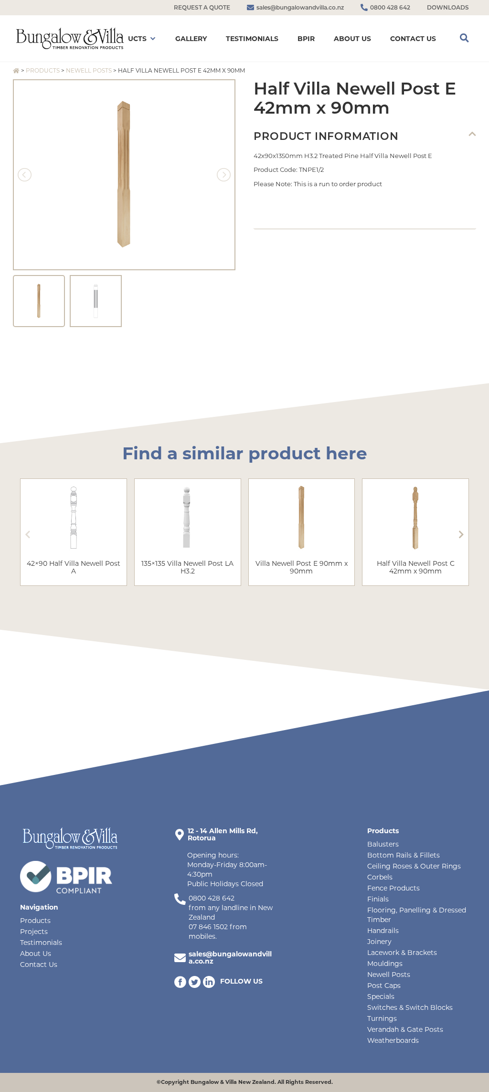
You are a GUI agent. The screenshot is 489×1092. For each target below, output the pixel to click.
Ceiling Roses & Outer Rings (414, 866)
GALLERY (191, 38)
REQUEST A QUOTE (202, 7)
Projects (34, 931)
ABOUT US (352, 38)
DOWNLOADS (448, 7)
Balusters (383, 844)
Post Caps (384, 985)
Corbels (380, 877)
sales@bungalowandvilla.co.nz (230, 957)
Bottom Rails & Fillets (403, 855)
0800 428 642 (211, 898)
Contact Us (38, 964)
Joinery (379, 941)
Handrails (383, 930)
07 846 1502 (208, 926)
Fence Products (393, 888)
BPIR (306, 38)
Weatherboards (393, 1040)
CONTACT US (413, 38)
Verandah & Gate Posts (405, 1029)
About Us (35, 953)
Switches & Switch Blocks (410, 1007)
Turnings (382, 1018)
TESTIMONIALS (252, 38)
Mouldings (385, 963)
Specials (380, 996)
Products (43, 70)
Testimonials (41, 942)
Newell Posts (89, 70)
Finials (378, 899)
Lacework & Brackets (402, 952)
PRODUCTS (127, 38)
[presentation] (28, 534)
